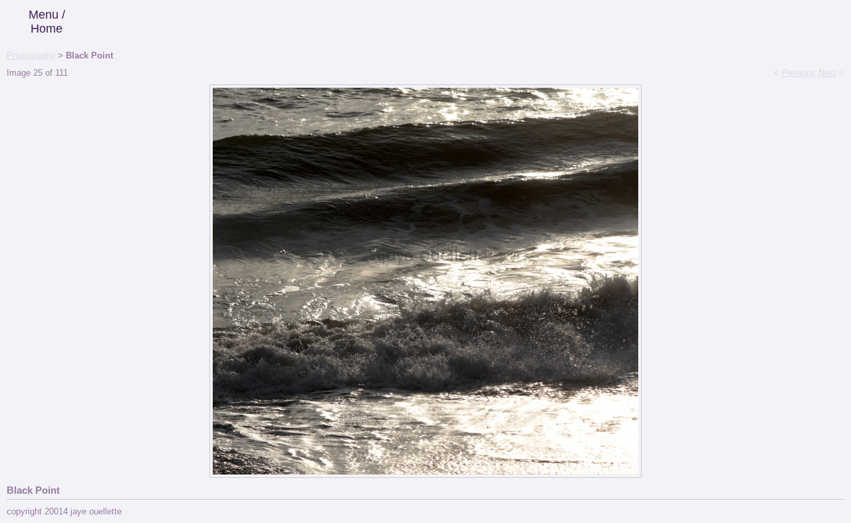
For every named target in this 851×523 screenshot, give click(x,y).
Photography (31, 55)
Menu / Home (47, 21)
